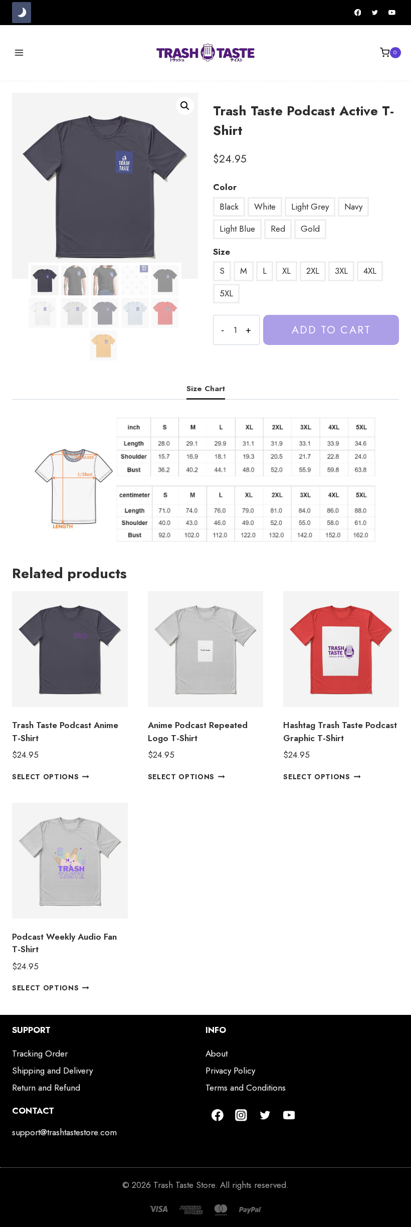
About (217, 1053)
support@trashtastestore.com (64, 1132)
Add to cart (331, 329)
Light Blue (237, 229)
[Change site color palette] (21, 12)
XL (286, 271)
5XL (226, 293)
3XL (341, 271)
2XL (312, 271)
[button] (185, 106)
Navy (353, 207)
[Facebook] (358, 13)
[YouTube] (392, 13)
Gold (310, 229)
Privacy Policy (230, 1071)
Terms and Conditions (246, 1088)
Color (225, 187)
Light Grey (310, 207)
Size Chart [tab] (205, 388)
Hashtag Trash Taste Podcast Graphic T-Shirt (340, 731)
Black (229, 207)
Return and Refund (46, 1088)
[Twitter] (375, 13)
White (265, 207)
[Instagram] (242, 1115)
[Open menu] (19, 52)
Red (278, 229)
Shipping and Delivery (52, 1071)
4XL (369, 271)
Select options (45, 777)
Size (221, 252)
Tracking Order (40, 1053)
